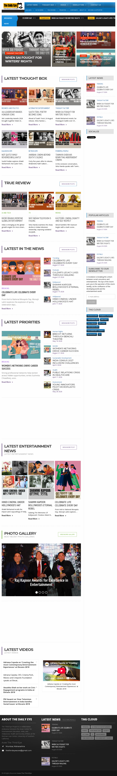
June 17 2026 (57, 304)
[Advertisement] (41, 418)
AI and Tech (6, 213)
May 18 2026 (57, 341)
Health (55, 370)
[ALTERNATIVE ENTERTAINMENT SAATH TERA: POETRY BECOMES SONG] (26, 32)
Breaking (5, 288)
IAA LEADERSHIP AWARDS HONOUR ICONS (12, 113)
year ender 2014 (93, 319)
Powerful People (62, 151)
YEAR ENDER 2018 (95, 730)
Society (106, 730)
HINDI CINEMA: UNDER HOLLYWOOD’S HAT (64, 300)
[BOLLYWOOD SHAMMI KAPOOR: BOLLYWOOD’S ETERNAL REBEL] (63, 32)
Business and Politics (10, 108)
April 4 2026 (57, 365)
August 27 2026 (58, 265)
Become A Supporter (95, 10)
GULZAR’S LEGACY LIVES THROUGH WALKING (65, 273)
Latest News (32, 5)
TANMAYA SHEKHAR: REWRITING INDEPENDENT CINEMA (66, 157)
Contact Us (96, 5)
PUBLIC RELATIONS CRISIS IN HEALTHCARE (66, 373)
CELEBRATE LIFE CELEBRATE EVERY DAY (19, 293)
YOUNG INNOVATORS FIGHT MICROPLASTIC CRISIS (64, 387)
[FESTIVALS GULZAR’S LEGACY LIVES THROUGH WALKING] (95, 32)
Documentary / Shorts (96, 331)
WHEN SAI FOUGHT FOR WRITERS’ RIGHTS (57, 18)
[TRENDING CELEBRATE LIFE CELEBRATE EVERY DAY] (95, 50)
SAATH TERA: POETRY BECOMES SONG (38, 113)
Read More (6, 124)
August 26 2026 (102, 109)
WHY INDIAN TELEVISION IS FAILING (40, 219)
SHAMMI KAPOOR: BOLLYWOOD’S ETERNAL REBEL (66, 287)
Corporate (74, 10)
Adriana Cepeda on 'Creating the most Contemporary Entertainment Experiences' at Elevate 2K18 (19, 664)
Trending (56, 258)
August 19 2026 (58, 292)
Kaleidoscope (7, 151)
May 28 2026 (57, 391)
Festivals (83, 18)
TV (30, 213)
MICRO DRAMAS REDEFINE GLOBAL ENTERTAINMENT (12, 219)
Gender (55, 346)
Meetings (104, 319)
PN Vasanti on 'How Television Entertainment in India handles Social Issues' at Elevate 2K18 (17, 701)
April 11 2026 (57, 377)
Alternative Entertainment (39, 108)
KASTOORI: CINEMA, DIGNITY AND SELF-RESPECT (67, 219)
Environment (57, 382)
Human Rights (58, 331)
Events (84, 730)
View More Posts (68, 79)
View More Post (68, 447)
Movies (58, 213)
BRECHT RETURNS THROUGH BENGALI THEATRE (63, 336)
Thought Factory (37, 18)
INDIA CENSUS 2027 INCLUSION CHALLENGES (66, 361)
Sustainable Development (62, 358)
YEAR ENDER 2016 (93, 327)
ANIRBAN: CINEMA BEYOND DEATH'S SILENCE (39, 156)
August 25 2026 (58, 277)
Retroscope (33, 151)
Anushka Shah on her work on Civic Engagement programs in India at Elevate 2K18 (19, 690)
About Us (83, 10)
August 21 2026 (58, 353)
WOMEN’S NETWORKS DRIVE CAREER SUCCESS (20, 367)
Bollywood (56, 282)
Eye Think (102, 323)
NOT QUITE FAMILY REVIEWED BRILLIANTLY (11, 156)
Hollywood (56, 296)
